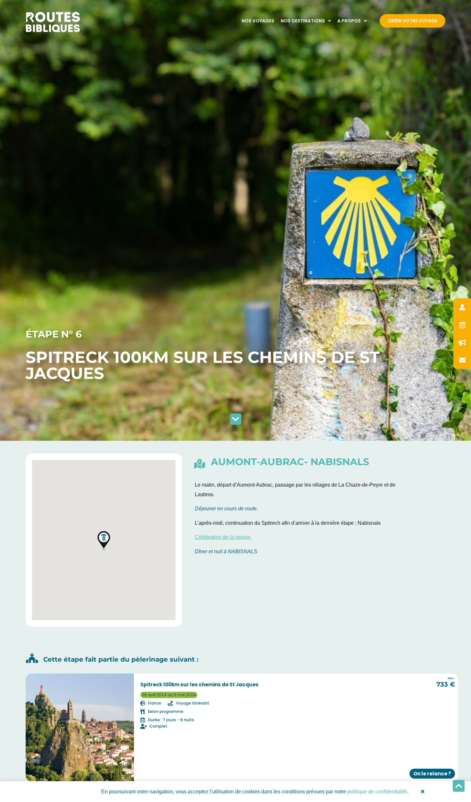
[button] (103, 540)
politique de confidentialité (377, 791)
